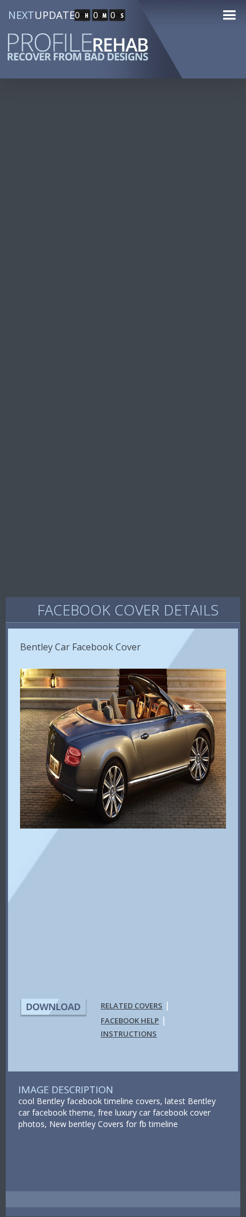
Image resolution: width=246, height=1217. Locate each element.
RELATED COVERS (131, 1005)
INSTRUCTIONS (129, 1033)
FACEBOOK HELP (130, 1020)
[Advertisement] (123, 223)
